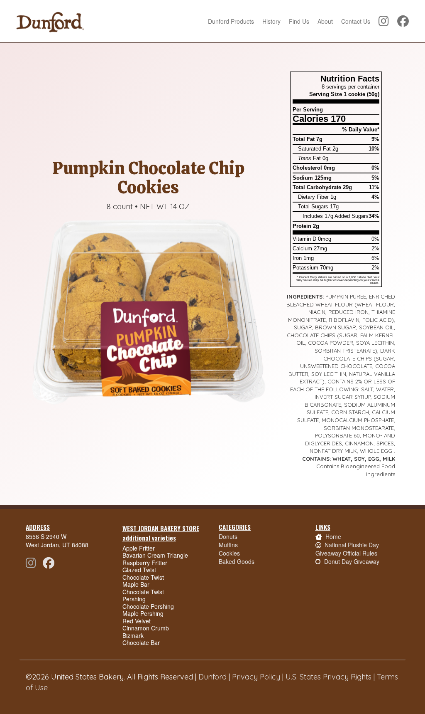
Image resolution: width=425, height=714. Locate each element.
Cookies (229, 553)
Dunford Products (231, 21)
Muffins (228, 545)
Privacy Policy (256, 677)
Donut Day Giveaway (351, 561)
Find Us (299, 21)
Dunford (212, 677)
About (325, 21)
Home (333, 536)
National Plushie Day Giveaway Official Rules (347, 549)
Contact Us (355, 21)
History (271, 21)
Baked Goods (236, 561)
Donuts (228, 536)
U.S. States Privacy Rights (328, 677)
